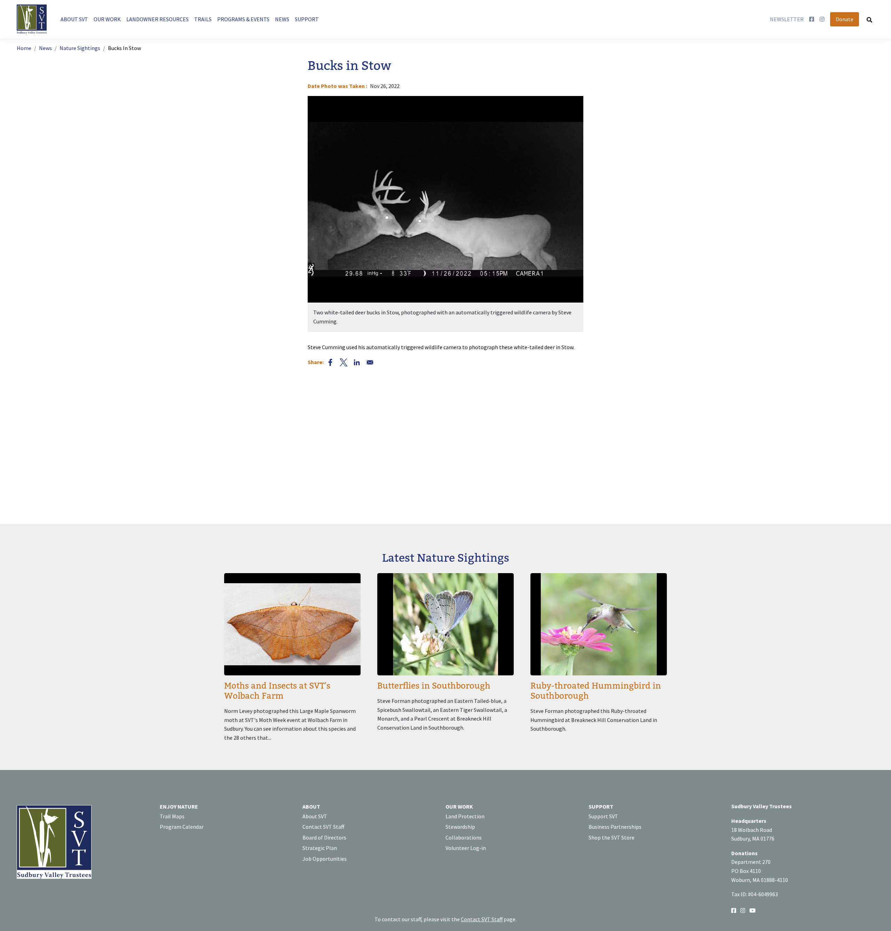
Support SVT (603, 816)
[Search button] (869, 19)
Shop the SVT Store (611, 837)
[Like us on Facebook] (811, 19)
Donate (844, 19)
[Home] (34, 19)
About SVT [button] (74, 19)
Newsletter (787, 19)
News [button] (282, 19)
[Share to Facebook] (330, 362)
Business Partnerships (615, 826)
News (45, 48)
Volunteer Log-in (466, 847)
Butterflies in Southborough (433, 686)
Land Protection (465, 816)
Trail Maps (172, 816)
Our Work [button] (107, 19)
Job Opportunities (324, 858)
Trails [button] (203, 19)
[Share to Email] (370, 362)
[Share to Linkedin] (357, 362)
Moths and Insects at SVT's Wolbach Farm (277, 691)
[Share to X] (343, 362)
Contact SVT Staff (323, 826)
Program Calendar (182, 826)
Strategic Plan (319, 847)
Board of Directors (324, 837)
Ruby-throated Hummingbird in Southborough (595, 691)
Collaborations (464, 837)
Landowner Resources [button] (157, 19)
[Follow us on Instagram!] (742, 910)
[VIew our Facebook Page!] (733, 910)
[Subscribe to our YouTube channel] (752, 910)
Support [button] (307, 19)
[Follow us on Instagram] (822, 19)
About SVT (314, 816)
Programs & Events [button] (243, 19)
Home (24, 48)
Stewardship (460, 826)
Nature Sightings (80, 48)
